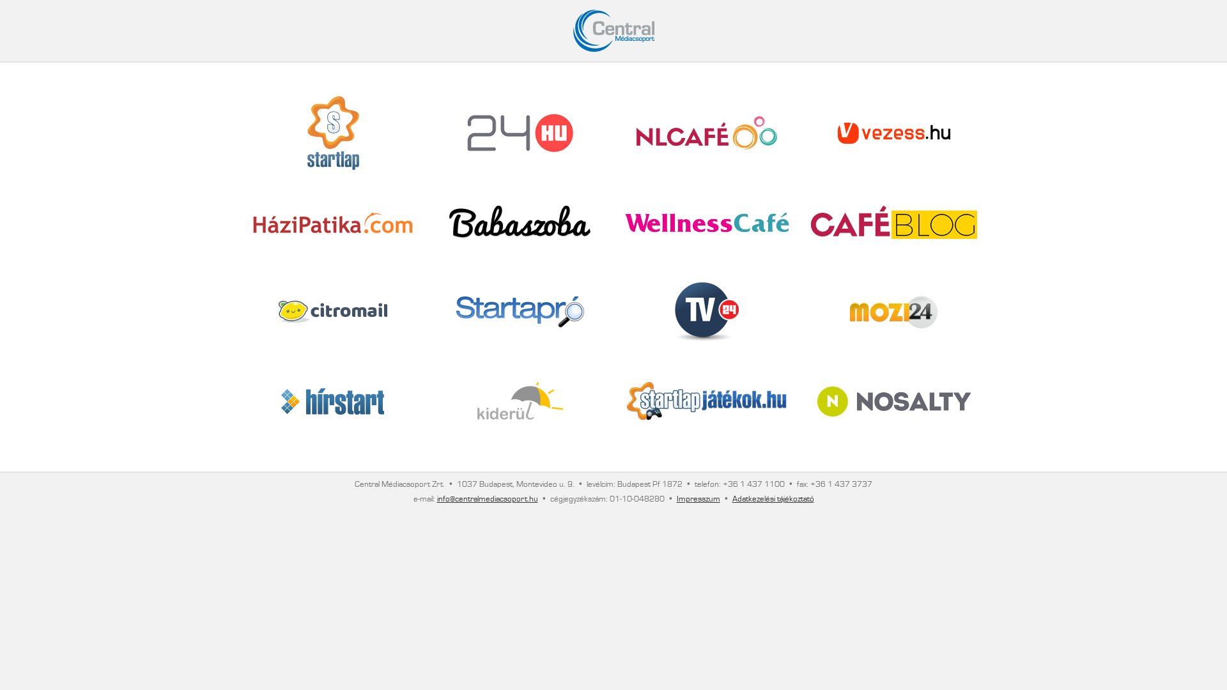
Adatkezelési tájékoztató (773, 499)
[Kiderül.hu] (520, 401)
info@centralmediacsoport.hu (487, 499)
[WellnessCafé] (707, 223)
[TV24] (707, 311)
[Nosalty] (894, 401)
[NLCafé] (707, 133)
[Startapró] (520, 312)
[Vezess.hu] (894, 133)
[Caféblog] (894, 222)
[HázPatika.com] (333, 222)
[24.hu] (520, 133)
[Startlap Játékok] (707, 401)
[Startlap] (333, 133)
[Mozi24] (894, 312)
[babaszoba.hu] (520, 222)
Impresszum (698, 499)
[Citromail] (333, 311)
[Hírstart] (333, 401)
